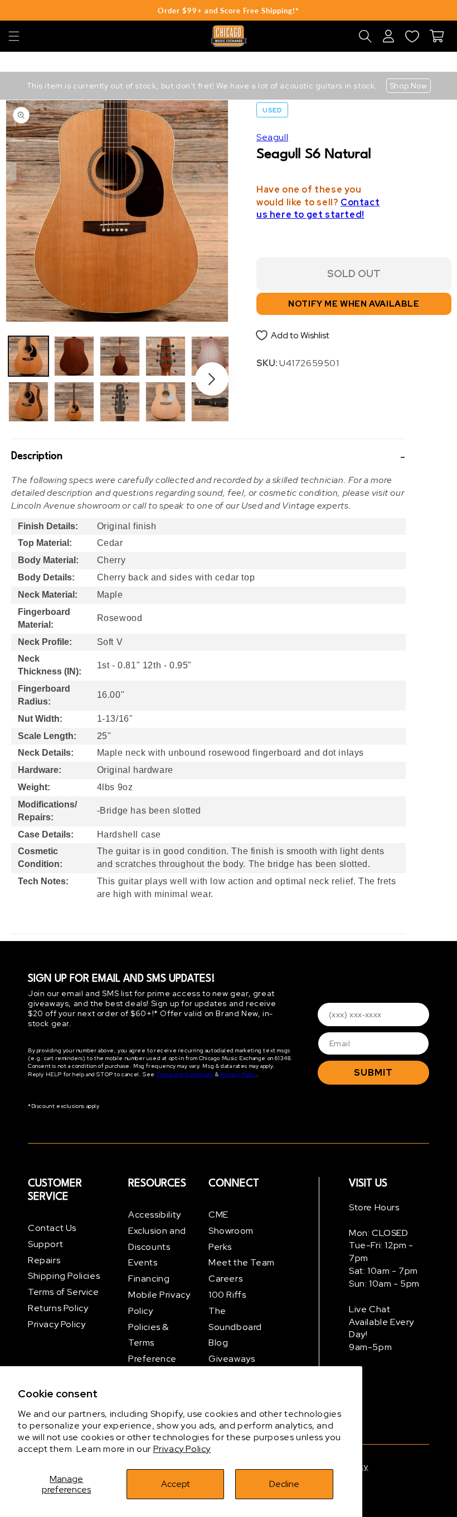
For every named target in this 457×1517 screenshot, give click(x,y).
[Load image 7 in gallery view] (165, 356)
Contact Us (52, 1228)
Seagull (272, 137)
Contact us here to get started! (318, 208)
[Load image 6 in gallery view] (120, 402)
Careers (225, 1278)
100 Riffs (227, 1295)
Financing (148, 1278)
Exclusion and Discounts (157, 1239)
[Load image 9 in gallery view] (211, 356)
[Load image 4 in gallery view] (74, 402)
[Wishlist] (412, 36)
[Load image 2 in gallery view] (28, 402)
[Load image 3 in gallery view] (74, 356)
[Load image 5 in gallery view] (120, 356)
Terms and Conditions (184, 1074)
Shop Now (408, 86)
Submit (373, 1072)
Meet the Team (241, 1262)
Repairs (44, 1260)
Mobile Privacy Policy (159, 1303)
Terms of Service (63, 1292)
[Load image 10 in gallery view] (211, 402)
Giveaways (231, 1359)
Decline (284, 1484)
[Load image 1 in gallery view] (28, 356)
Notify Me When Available (353, 303)
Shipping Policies (64, 1276)
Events (143, 1262)
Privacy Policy (182, 1449)
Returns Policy (58, 1308)
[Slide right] (212, 379)
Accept (175, 1484)
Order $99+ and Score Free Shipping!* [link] (228, 10)
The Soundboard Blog (235, 1327)
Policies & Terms (148, 1335)
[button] (14, 36)
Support (45, 1244)
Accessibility (154, 1214)
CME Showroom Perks (231, 1231)
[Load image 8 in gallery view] (165, 402)
